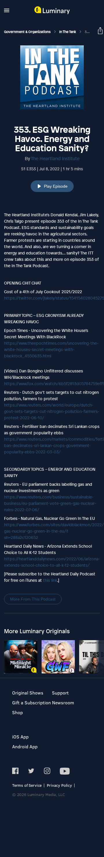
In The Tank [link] (68, 31)
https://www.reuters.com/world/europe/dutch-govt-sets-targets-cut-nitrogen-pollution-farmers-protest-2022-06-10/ (51, 411)
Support (60, 693)
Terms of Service (27, 785)
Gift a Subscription (31, 702)
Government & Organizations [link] (27, 31)
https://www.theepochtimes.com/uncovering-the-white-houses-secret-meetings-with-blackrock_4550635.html (51, 349)
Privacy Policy (59, 785)
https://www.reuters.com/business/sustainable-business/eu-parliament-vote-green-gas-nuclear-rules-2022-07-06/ (50, 503)
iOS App (20, 737)
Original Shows (27, 693)
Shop (17, 712)
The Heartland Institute (55, 158)
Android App (25, 746)
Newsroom (63, 702)
